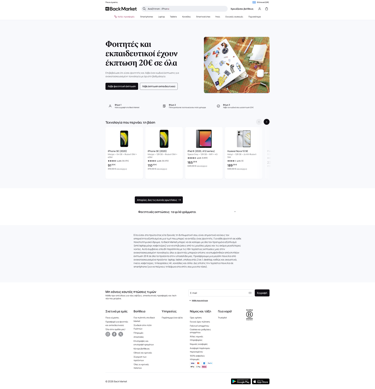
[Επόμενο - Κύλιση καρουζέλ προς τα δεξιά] (267, 122)
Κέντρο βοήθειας (142, 348)
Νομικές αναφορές (199, 344)
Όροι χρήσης (196, 317)
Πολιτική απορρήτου (199, 325)
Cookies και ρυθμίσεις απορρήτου (200, 331)
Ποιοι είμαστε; (112, 317)
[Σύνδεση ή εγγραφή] (259, 9)
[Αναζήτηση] (144, 8)
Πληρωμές (138, 332)
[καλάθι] (267, 9)
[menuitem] (146, 16)
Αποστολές (139, 336)
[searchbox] (186, 9)
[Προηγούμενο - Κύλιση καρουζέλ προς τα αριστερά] (259, 122)
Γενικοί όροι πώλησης (200, 321)
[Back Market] (121, 9)
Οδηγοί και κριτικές (143, 352)
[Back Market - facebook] (114, 334)
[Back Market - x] (120, 334)
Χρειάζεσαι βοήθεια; (242, 8)
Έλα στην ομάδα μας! (115, 329)
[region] (187, 153)
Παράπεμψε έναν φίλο (172, 317)
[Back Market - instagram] (107, 334)
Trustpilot (222, 317)
